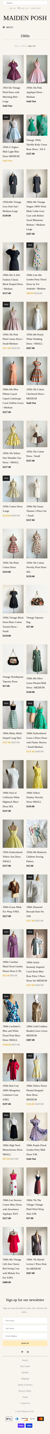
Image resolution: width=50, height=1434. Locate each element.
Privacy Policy (25, 1391)
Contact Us (25, 1403)
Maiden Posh (28, 1411)
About (25, 1397)
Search (25, 1360)
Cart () (24, 8)
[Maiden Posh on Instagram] (28, 1352)
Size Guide (25, 1366)
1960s (25, 36)
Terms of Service (25, 1385)
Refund (25, 1372)
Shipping (25, 1378)
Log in (12, 8)
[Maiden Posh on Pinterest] (22, 1352)
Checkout (35, 8)
